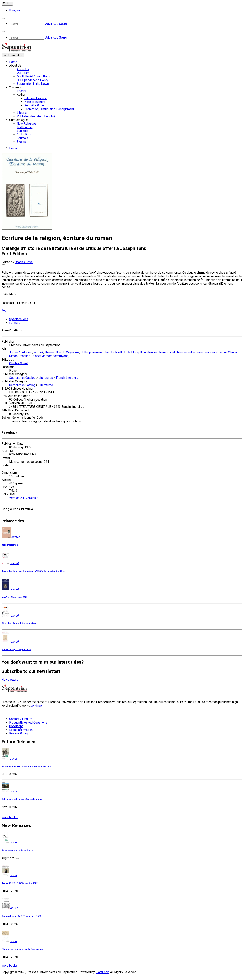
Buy (4, 310)
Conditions (16, 726)
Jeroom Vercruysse (55, 356)
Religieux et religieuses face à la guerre (22, 799)
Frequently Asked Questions (28, 722)
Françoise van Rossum (211, 352)
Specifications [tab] (18, 319)
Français (14, 10)
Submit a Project (35, 105)
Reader (21, 91)
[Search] (3, 18)
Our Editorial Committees (33, 76)
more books (10, 817)
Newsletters (10, 679)
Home (13, 62)
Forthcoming (25, 127)
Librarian (22, 112)
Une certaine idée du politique (17, 850)
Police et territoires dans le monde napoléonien (26, 766)
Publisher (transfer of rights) (36, 116)
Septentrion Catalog (22, 378)
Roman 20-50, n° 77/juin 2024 (16, 649)
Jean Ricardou (185, 352)
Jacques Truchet (30, 356)
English (7, 3)
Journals (22, 138)
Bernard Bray (53, 352)
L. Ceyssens (71, 352)
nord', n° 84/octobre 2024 (14, 597)
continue (36, 705)
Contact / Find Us (20, 719)
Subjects (22, 131)
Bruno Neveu (148, 352)
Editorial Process (35, 98)
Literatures (46, 378)
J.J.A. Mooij (131, 352)
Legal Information (21, 730)
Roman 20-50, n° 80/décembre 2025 (20, 883)
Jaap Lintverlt (113, 352)
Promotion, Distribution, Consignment (49, 109)
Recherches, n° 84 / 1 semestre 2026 (21, 916)
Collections (24, 134)
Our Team (23, 73)
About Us (23, 69)
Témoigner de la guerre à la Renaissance (22, 949)
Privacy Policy (18, 733)
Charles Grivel (24, 262)
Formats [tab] (14, 323)
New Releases (26, 123)
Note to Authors (34, 102)
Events (21, 141)
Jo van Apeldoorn (20, 352)
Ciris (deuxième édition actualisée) (19, 623)
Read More (9, 294)
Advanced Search (56, 24)
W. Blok (38, 352)
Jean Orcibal (166, 352)
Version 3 (32, 498)
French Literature (67, 378)
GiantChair (102, 972)
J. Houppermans (92, 352)
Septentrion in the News (33, 83)
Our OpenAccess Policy (32, 80)
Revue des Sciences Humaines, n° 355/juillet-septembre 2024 (33, 571)
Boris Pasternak (10, 545)
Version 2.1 (16, 498)
